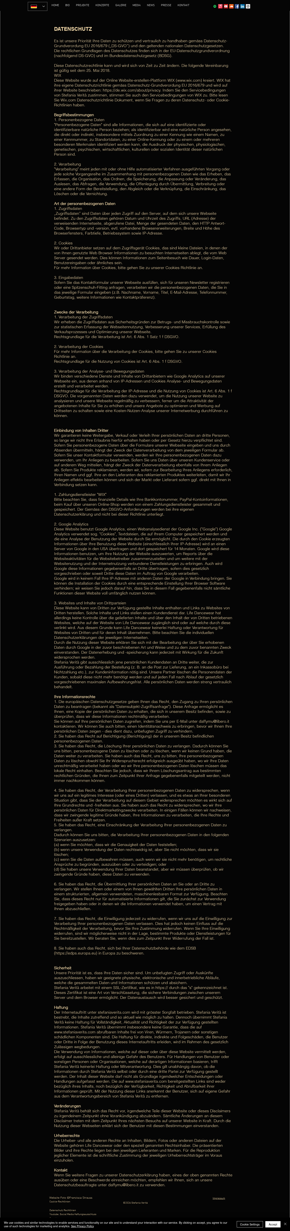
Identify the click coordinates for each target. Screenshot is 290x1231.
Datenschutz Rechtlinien (63, 1210)
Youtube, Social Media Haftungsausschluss (73, 1214)
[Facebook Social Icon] (237, 6)
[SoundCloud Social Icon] (231, 6)
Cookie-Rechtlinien (60, 1201)
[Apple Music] (220, 6)
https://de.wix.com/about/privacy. (132, 90)
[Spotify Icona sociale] (215, 6)
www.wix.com (189, 80)
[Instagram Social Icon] (248, 6)
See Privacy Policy (82, 1226)
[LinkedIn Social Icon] (242, 6)
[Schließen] (285, 1224)
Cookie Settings (250, 1224)
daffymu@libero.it (214, 721)
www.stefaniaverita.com (74, 1031)
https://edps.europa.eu (75, 953)
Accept (273, 1224)
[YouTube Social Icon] (226, 6)
